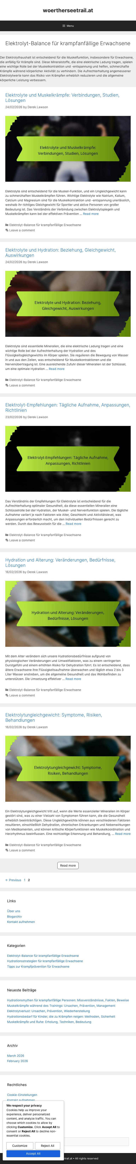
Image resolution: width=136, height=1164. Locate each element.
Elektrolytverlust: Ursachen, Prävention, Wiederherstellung (48, 1011)
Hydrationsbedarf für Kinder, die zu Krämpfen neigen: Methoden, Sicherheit (61, 1016)
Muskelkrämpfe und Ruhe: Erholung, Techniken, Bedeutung (49, 1022)
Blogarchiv (14, 916)
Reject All (47, 1146)
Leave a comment (22, 230)
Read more (91, 214)
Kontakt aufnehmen (21, 922)
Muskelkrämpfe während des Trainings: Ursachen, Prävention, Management (61, 1005)
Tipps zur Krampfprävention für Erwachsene (38, 966)
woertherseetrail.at (68, 10)
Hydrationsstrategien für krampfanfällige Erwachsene (45, 961)
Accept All (33, 1153)
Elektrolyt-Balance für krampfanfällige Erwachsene (45, 225)
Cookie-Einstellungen (22, 1095)
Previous (13, 880)
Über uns (13, 911)
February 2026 (17, 1061)
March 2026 (15, 1055)
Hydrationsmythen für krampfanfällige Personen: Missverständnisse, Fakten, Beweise (68, 1000)
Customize (19, 1146)
